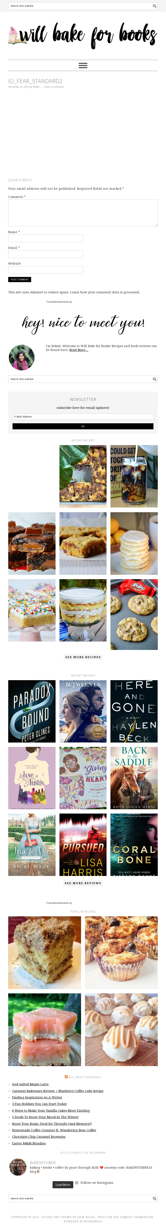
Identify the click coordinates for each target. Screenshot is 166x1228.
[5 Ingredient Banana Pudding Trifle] (83, 610)
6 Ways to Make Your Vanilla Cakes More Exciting (51, 1111)
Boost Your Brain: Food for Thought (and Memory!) (52, 1124)
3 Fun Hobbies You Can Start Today (39, 1104)
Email (14, 248)
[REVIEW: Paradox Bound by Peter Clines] (32, 711)
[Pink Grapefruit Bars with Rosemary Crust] (44, 1029)
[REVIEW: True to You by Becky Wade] (32, 845)
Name (14, 232)
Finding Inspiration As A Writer (37, 1097)
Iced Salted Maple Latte (30, 1084)
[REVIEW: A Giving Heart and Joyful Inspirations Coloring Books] (83, 778)
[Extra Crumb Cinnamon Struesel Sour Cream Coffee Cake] (44, 952)
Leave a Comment (54, 86)
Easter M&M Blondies (29, 1143)
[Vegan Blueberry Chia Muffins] (121, 952)
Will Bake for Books (83, 34)
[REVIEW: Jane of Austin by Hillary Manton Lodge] (32, 778)
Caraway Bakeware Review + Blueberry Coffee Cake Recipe (58, 1091)
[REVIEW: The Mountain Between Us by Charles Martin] (83, 711)
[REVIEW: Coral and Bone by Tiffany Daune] (134, 845)
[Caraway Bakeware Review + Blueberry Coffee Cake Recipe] (83, 476)
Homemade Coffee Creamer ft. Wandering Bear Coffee (54, 1130)
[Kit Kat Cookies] (134, 614)
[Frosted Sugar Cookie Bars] (32, 610)
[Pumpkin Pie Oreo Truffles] (121, 1029)
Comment (17, 197)
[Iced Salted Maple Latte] (32, 468)
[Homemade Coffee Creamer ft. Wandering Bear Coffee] (134, 476)
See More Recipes (83, 657)
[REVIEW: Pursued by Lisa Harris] (83, 845)
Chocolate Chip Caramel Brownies (38, 1137)
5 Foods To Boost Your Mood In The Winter (45, 1117)
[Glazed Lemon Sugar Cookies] (134, 543)
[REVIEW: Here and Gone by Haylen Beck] (134, 711)
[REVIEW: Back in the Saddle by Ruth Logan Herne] (134, 778)
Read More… (78, 350)
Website (14, 263)
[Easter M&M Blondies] (83, 543)
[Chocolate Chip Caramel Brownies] (32, 543)
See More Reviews (83, 883)
